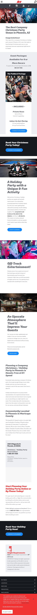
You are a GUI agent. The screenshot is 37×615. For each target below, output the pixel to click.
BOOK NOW (13, 353)
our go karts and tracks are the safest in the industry (15, 214)
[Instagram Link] (17, 6)
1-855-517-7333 (12, 453)
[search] (35, 1)
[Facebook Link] (10, 6)
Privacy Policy (25, 603)
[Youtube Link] (23, 6)
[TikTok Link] (28, 6)
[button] (33, 599)
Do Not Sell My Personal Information (13, 606)
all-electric (22, 216)
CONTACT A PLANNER (18, 130)
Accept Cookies (7, 611)
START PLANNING (15, 229)
